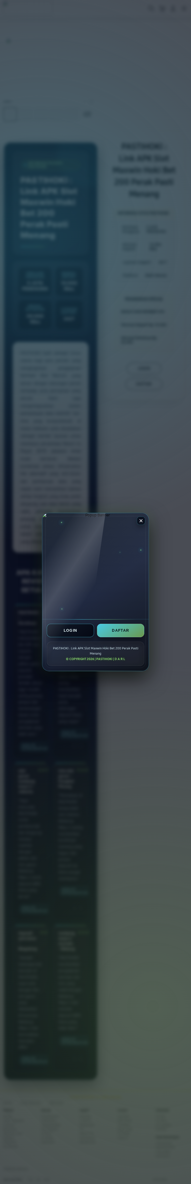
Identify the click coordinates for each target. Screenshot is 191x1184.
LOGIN (70, 630)
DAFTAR (120, 630)
